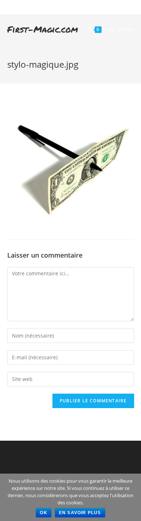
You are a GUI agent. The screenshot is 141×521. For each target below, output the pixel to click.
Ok (43, 512)
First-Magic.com (42, 29)
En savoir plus (80, 512)
